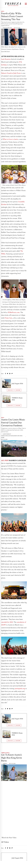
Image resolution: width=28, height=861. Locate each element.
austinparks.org (20, 688)
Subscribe (17, 390)
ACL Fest (5, 460)
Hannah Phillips (7, 28)
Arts (2, 11)
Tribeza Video (5, 752)
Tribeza (5, 763)
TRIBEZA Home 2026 (17, 399)
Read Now (10, 390)
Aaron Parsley (7, 434)
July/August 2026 (17, 383)
